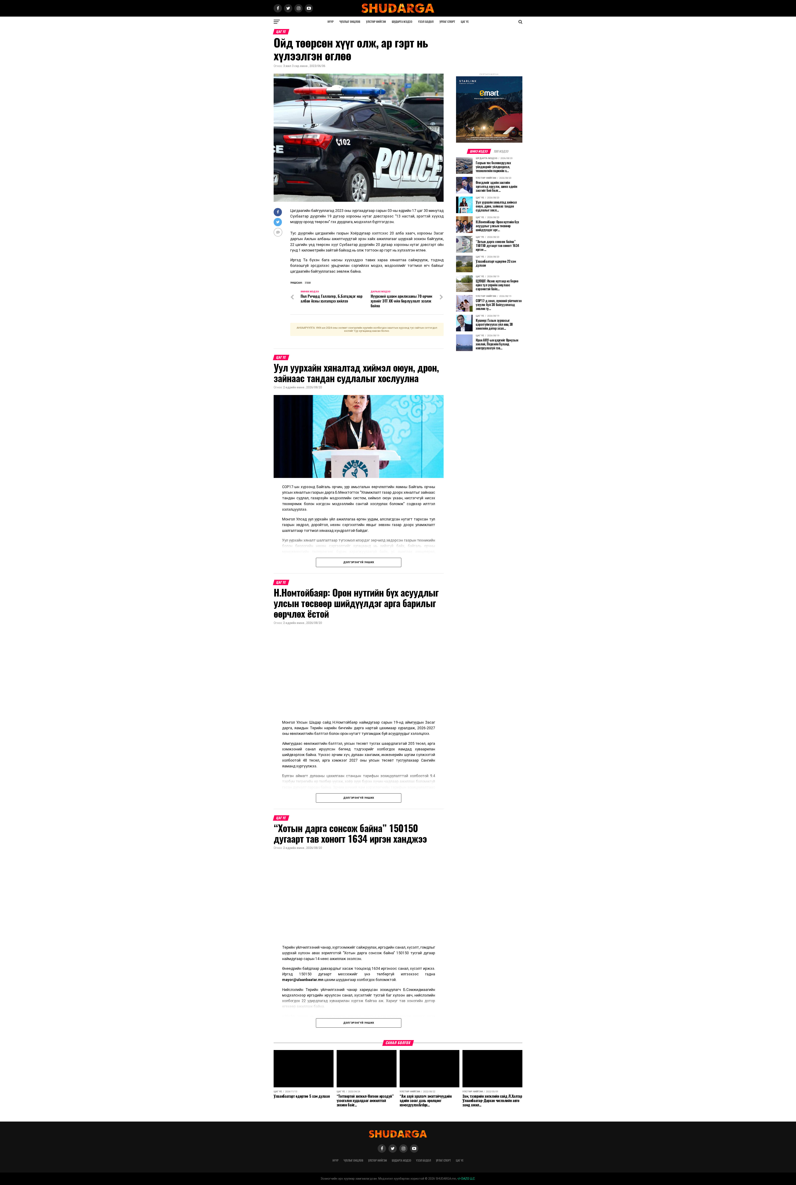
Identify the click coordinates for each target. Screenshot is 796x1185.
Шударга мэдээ (402, 22)
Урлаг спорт (447, 22)
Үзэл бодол (426, 22)
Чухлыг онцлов (349, 22)
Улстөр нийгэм (376, 22)
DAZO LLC (468, 1178)
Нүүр (331, 22)
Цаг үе (465, 22)
